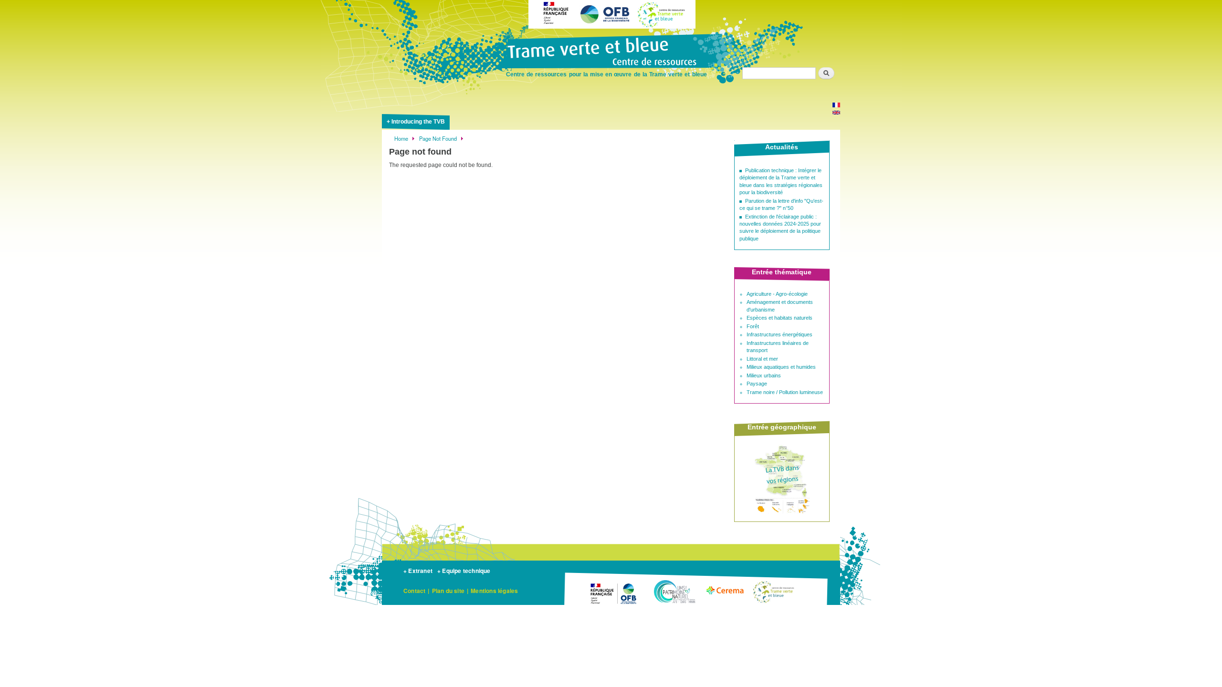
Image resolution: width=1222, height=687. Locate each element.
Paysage (757, 383)
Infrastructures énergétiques (779, 334)
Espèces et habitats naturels (779, 318)
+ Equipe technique (464, 570)
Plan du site (448, 590)
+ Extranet (417, 570)
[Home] (611, 52)
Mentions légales (494, 590)
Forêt (753, 326)
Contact (414, 590)
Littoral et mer (762, 359)
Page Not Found (438, 138)
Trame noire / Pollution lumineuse (785, 392)
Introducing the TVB (418, 121)
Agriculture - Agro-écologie (777, 294)
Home (401, 138)
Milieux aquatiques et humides (781, 367)
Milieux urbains (764, 375)
